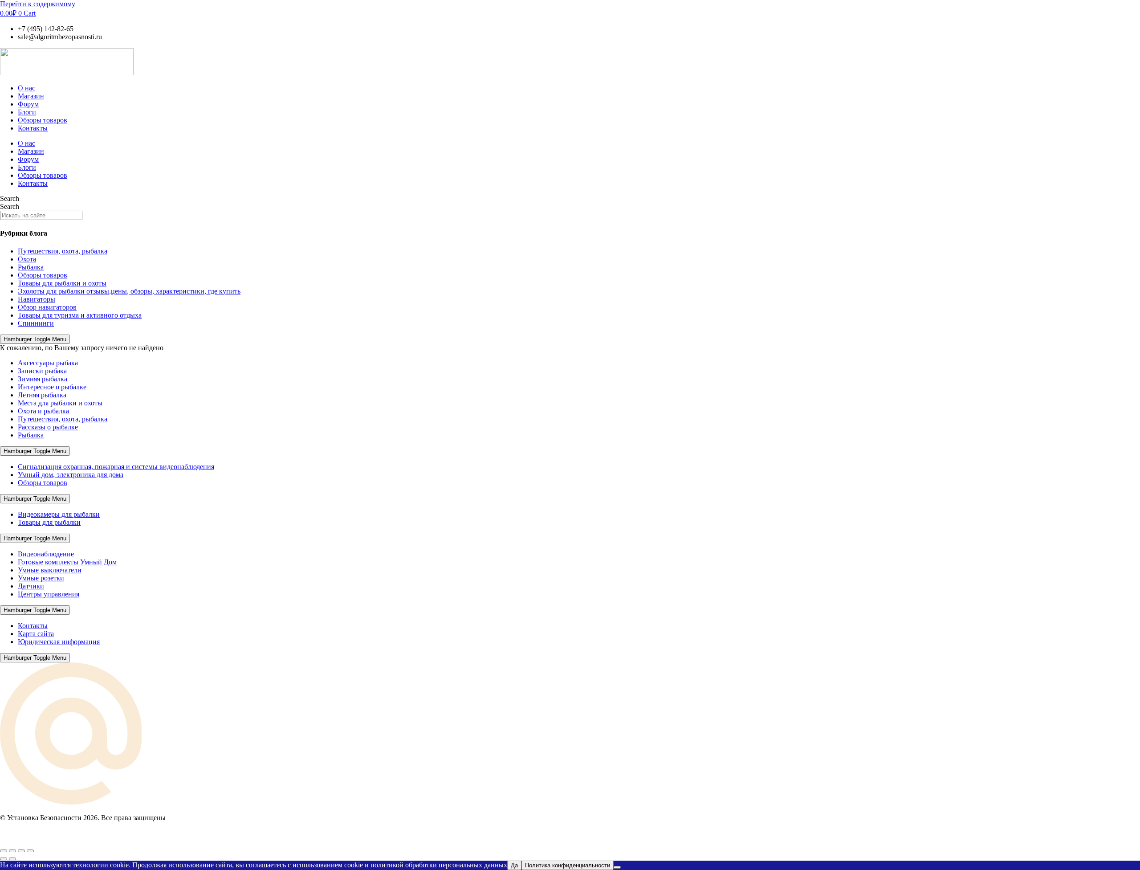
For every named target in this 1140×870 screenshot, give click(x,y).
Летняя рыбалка (42, 395)
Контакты (33, 128)
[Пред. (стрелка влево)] (3, 859)
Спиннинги (36, 323)
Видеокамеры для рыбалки (59, 514)
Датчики (31, 586)
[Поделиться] (21, 851)
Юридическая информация (59, 641)
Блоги (27, 112)
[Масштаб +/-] (3, 851)
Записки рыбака (42, 371)
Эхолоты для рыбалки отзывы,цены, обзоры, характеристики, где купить (129, 291)
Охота (27, 259)
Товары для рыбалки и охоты (62, 283)
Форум (28, 104)
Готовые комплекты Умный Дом (67, 562)
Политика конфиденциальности (567, 865)
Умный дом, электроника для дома (70, 474)
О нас (26, 88)
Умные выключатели (49, 570)
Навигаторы (36, 299)
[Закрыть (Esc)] (30, 851)
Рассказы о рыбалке (48, 427)
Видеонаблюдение (46, 554)
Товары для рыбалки (49, 522)
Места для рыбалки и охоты (60, 403)
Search (9, 198)
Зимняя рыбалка (42, 379)
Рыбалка (31, 267)
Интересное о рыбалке (52, 387)
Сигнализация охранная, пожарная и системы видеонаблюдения (116, 466)
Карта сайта (36, 633)
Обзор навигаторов (47, 307)
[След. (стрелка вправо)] (12, 859)
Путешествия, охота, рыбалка (62, 251)
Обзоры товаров (42, 120)
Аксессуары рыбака (48, 363)
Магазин (31, 96)
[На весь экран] (12, 851)
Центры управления (48, 594)
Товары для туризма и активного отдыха (80, 315)
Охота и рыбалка (43, 411)
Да (514, 865)
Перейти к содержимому (37, 4)
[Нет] (617, 867)
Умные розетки (41, 578)
